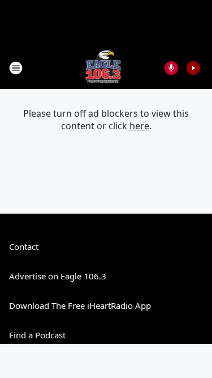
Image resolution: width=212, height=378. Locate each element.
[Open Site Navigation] (16, 68)
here (139, 126)
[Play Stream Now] (193, 68)
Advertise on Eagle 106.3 (57, 276)
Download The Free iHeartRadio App (80, 305)
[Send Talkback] (171, 68)
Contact (23, 246)
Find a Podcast (37, 335)
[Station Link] (102, 67)
